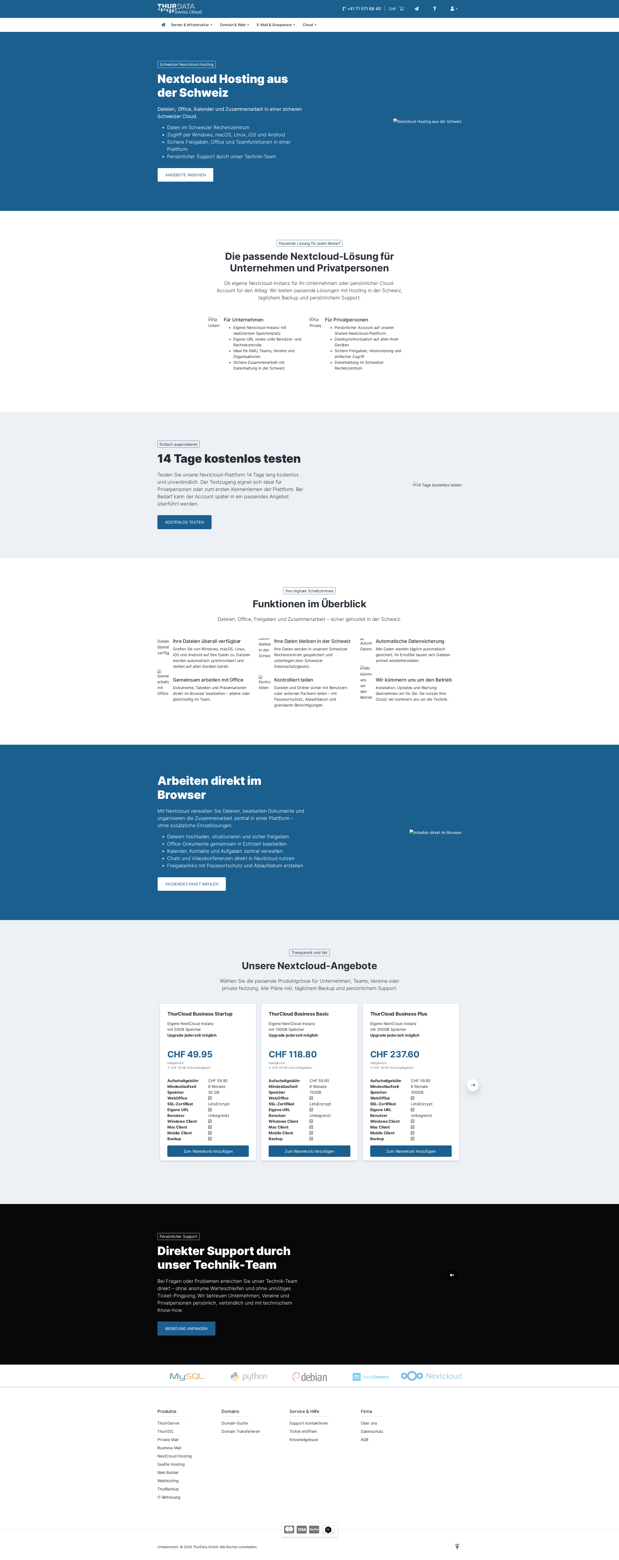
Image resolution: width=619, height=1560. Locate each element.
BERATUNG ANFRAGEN (186, 1328)
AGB (364, 1439)
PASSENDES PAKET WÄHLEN (191, 884)
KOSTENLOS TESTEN (184, 522)
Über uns (369, 1423)
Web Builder (168, 1472)
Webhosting (167, 1480)
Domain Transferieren (240, 1431)
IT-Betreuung (168, 1497)
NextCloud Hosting (174, 1456)
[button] (473, 1085)
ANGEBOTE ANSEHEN (185, 174)
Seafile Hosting (171, 1464)
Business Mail (169, 1447)
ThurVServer (168, 1423)
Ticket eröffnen (303, 1431)
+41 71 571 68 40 (363, 8)
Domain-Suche (234, 1423)
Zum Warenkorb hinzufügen (208, 1151)
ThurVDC (165, 1431)
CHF (392, 9)
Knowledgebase (303, 1439)
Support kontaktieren (308, 1423)
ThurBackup (168, 1488)
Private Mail (167, 1439)
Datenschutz (372, 1431)
